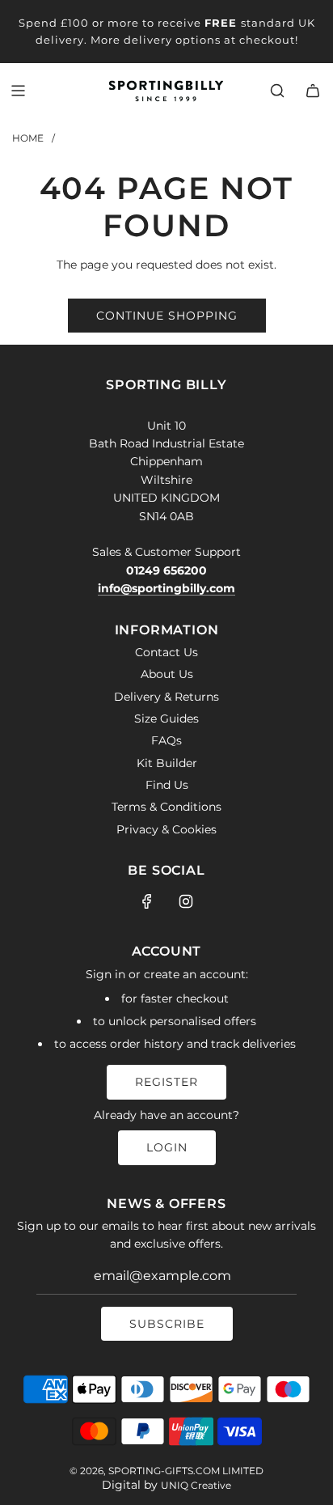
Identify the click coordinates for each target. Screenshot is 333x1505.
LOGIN (167, 1147)
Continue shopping (167, 315)
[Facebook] (147, 901)
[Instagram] (186, 901)
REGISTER (166, 1082)
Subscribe (166, 1323)
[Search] (277, 90)
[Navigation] (18, 90)
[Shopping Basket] (313, 90)
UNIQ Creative (196, 1485)
